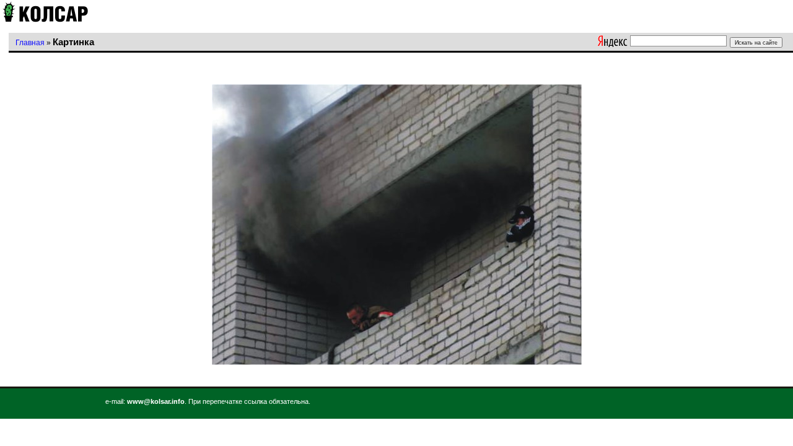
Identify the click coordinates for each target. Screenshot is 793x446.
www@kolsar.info (156, 401)
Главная (30, 42)
